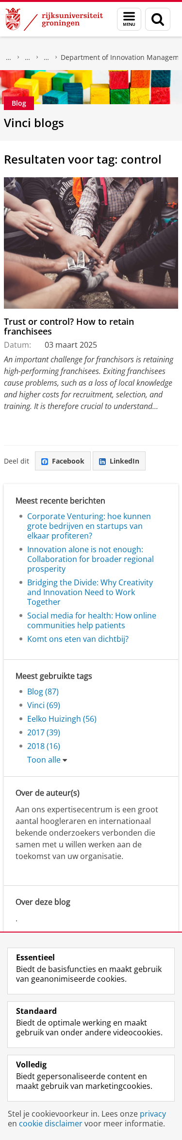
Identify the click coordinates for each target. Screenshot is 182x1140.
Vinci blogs (34, 122)
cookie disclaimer (51, 1123)
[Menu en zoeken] (129, 19)
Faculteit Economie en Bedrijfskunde (28, 57)
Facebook (68, 461)
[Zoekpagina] (157, 19)
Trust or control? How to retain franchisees (69, 326)
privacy (153, 1114)
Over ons (9, 57)
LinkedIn (124, 461)
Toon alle (44, 760)
